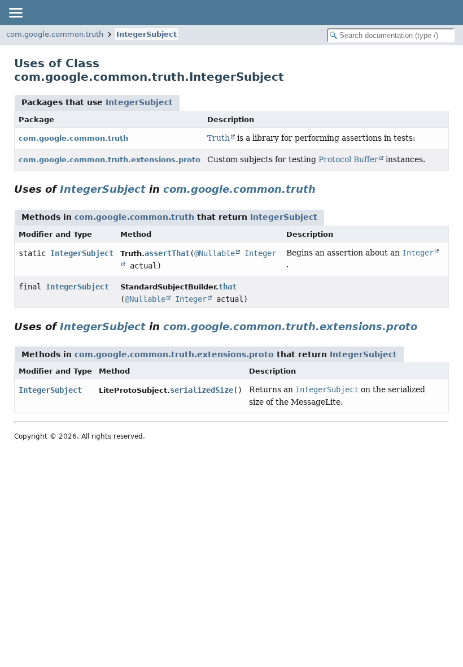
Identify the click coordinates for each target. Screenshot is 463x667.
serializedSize (201, 390)
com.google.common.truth (54, 34)
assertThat (167, 253)
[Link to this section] (323, 189)
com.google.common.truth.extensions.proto (109, 159)
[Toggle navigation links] (15, 12)
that (228, 286)
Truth (218, 137)
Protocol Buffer (348, 159)
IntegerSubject (146, 34)
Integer (191, 299)
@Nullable (214, 253)
